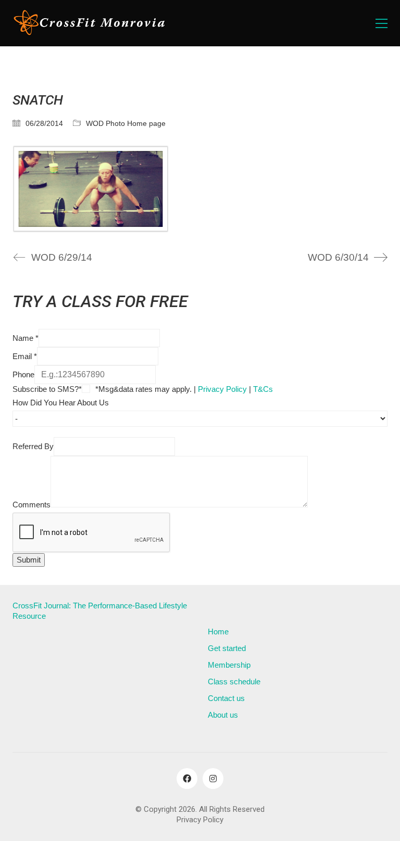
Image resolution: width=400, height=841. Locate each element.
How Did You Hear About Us (60, 402)
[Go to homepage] (90, 23)
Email (24, 356)
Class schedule (234, 681)
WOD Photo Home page (126, 123)
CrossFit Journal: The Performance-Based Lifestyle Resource (99, 610)
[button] (382, 23)
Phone (23, 374)
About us (223, 714)
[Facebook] (187, 778)
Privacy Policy (222, 389)
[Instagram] (213, 778)
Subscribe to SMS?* (47, 389)
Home (218, 631)
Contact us (226, 698)
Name (25, 338)
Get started (227, 648)
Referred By (33, 446)
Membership (229, 664)
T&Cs (263, 389)
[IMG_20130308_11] (200, 189)
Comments (31, 504)
